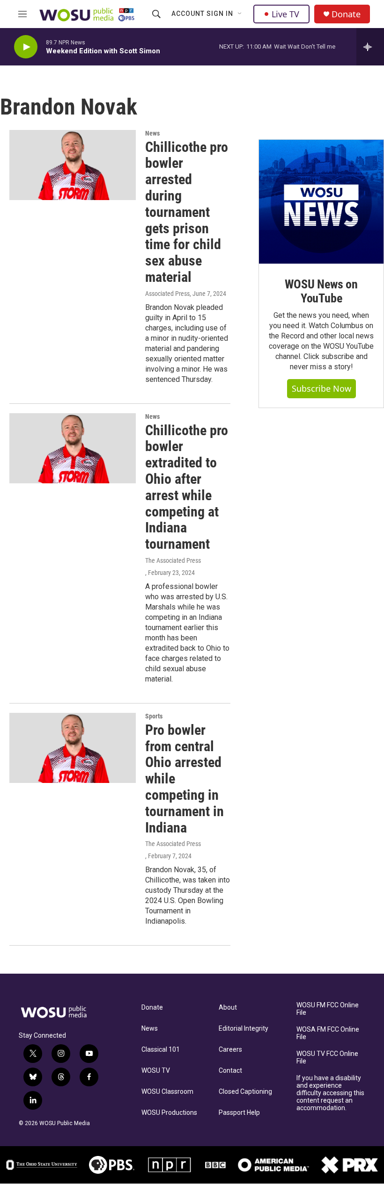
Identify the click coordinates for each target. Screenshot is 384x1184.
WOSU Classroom (167, 1091)
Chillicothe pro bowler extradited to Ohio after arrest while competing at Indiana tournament (186, 487)
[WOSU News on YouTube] (321, 202)
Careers (230, 1049)
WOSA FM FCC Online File (327, 1033)
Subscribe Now (321, 388)
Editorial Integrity (243, 1028)
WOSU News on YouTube (321, 291)
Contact (230, 1070)
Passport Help (239, 1112)
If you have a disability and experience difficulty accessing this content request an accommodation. (330, 1093)
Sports (153, 716)
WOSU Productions (169, 1112)
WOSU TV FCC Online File (327, 1057)
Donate (346, 14)
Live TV (285, 14)
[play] (25, 47)
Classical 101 (160, 1049)
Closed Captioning (245, 1091)
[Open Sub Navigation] (240, 14)
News (152, 133)
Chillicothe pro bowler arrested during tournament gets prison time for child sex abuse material (186, 212)
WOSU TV (155, 1070)
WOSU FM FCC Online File (327, 1009)
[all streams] (370, 46)
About (228, 1007)
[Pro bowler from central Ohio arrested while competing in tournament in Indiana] (72, 748)
